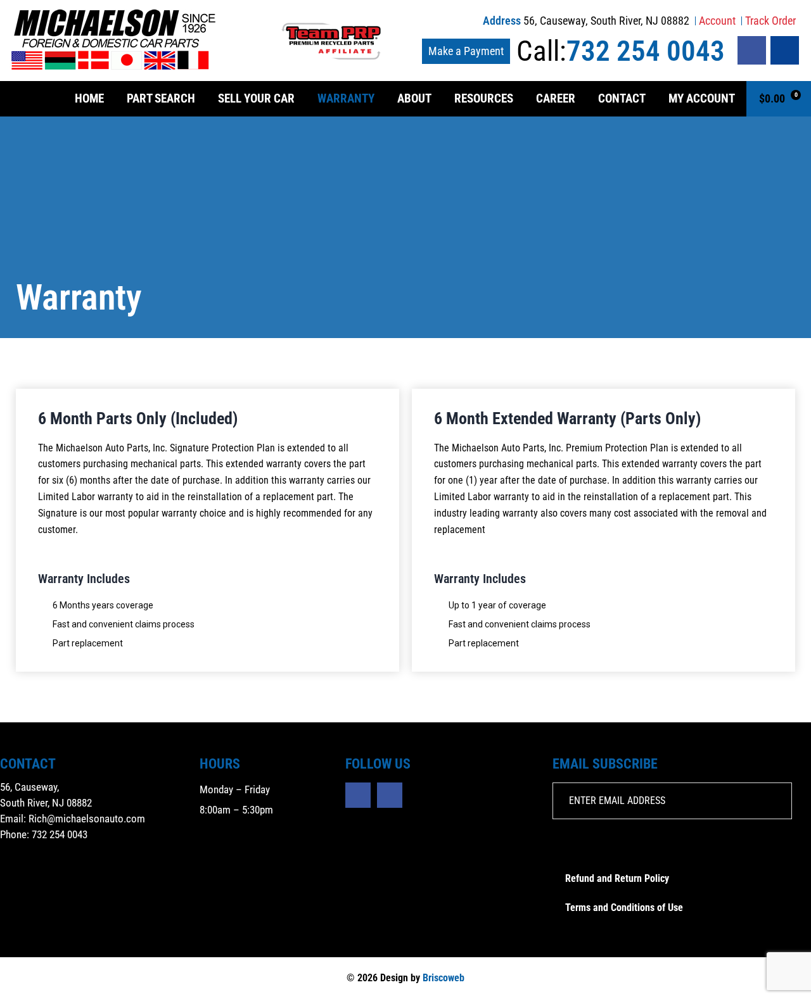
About (414, 98)
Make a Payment (466, 51)
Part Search (161, 98)
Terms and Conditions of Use (624, 908)
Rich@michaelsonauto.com (87, 818)
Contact (622, 98)
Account (717, 20)
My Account (701, 98)
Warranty (345, 98)
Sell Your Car (256, 98)
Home (89, 98)
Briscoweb (443, 978)
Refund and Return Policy (617, 878)
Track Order (770, 20)
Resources (483, 98)
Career (555, 98)
